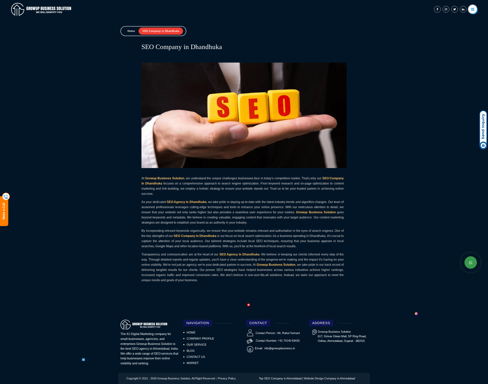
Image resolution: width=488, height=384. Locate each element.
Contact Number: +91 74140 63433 (277, 340)
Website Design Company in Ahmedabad (329, 378)
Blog (191, 350)
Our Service (196, 344)
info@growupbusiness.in (279, 348)
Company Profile (200, 338)
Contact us (196, 356)
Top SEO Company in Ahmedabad (280, 378)
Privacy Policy (227, 378)
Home (131, 31)
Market (193, 363)
